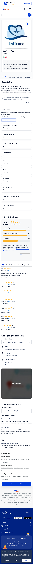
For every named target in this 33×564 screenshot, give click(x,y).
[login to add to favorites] (27, 24)
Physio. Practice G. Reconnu (20, 476)
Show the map (16, 383)
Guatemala (17, 545)
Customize (7, 560)
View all (27, 61)
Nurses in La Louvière (7, 459)
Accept (26, 560)
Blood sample (18, 468)
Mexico (18, 543)
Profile (4, 77)
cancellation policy (9, 433)
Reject (16, 560)
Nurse (5, 53)
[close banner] (2, 3)
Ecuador (11, 545)
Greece (9, 543)
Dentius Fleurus (6, 476)
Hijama (26, 468)
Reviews (19, 77)
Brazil (22, 545)
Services (12, 77)
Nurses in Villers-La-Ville (22, 459)
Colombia (23, 543)
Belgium (14, 543)
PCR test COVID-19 (7, 468)
